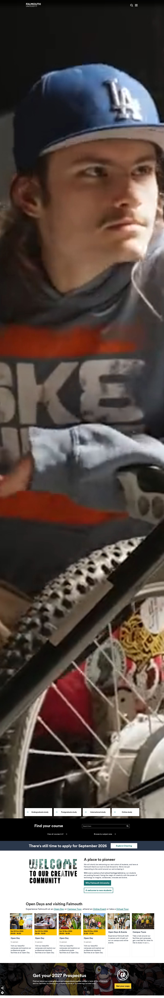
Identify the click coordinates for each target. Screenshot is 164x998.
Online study (127, 812)
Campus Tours (143, 935)
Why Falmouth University (97, 882)
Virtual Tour (122, 908)
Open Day (59, 908)
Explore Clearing (124, 845)
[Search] (127, 826)
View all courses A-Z (55, 834)
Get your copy (123, 986)
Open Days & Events (118, 935)
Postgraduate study (69, 812)
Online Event (99, 908)
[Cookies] (2, 992)
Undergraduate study (39, 812)
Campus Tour (74, 908)
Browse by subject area (103, 834)
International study (98, 812)
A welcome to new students (99, 890)
